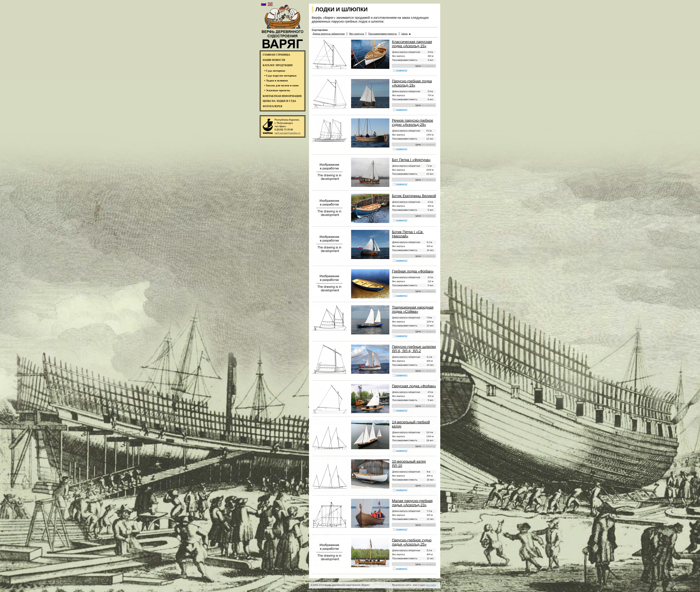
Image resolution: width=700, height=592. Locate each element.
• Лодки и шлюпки (276, 80)
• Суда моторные (274, 70)
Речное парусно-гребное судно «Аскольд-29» (412, 122)
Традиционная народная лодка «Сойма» (412, 309)
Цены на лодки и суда (279, 101)
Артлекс (431, 585)
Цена (404, 33)
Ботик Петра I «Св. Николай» (408, 234)
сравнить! (401, 70)
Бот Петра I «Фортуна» (411, 160)
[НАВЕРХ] (15, 581)
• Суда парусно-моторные (280, 75)
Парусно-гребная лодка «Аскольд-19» (412, 83)
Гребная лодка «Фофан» (413, 271)
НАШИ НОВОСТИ (274, 60)
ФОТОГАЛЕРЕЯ (272, 106)
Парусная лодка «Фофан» (414, 386)
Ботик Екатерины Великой (414, 196)
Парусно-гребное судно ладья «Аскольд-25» (411, 542)
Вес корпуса (357, 33)
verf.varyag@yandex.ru (287, 133)
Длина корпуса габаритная (329, 33)
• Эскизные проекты (277, 90)
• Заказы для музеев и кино (281, 85)
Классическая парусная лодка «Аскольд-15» (412, 44)
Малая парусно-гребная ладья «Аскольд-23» (412, 503)
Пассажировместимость (382, 33)
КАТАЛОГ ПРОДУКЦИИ (278, 65)
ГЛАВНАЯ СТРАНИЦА (276, 54)
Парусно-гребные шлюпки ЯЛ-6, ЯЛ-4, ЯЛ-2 (414, 349)
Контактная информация (282, 96)
